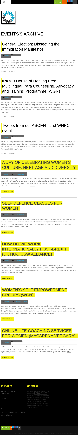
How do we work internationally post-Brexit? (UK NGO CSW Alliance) (35, 249)
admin (5, 56)
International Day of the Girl (34, 395)
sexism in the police (42, 403)
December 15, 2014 (19, 302)
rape (45, 401)
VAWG (38, 405)
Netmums (35, 401)
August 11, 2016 (18, 261)
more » (32, 186)
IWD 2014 (39, 397)
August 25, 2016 (18, 215)
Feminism (40, 393)
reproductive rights (32, 403)
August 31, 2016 (18, 174)
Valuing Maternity (31, 405)
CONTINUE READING (7, 191)
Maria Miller (46, 397)
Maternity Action (31, 399)
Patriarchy (40, 401)
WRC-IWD (35, 407)
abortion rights (31, 391)
